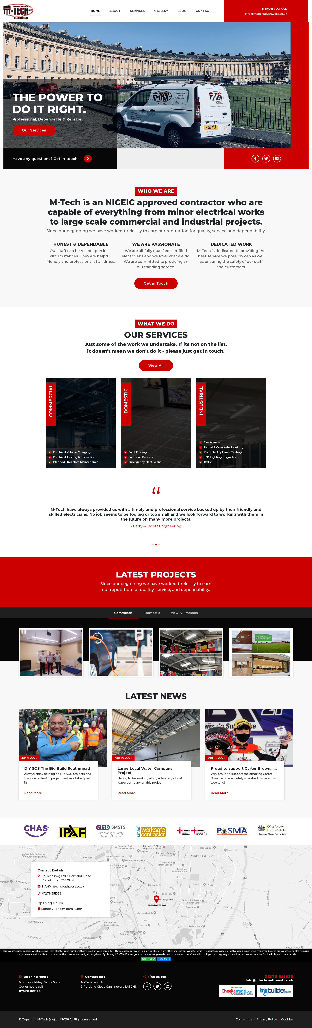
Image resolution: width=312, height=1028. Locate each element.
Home (95, 11)
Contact (203, 11)
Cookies (287, 1019)
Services (137, 11)
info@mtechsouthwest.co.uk (266, 13)
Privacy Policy (267, 1019)
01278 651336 (274, 9)
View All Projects (184, 613)
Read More (33, 793)
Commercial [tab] (123, 613)
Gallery (161, 11)
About (115, 11)
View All (156, 365)
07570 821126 (30, 991)
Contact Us (244, 1019)
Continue (147, 959)
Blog (181, 11)
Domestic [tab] (152, 613)
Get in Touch (156, 283)
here (98, 954)
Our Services (34, 130)
